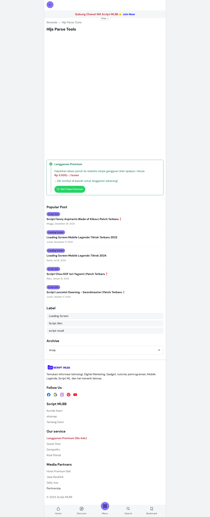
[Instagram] (62, 395)
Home (58, 513)
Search (128, 513)
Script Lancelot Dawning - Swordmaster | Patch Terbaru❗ (86, 292)
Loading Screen (55, 232)
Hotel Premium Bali (59, 471)
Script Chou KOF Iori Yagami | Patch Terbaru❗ (77, 274)
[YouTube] (75, 395)
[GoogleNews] (55, 395)
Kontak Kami (54, 411)
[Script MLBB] (59, 367)
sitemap (52, 416)
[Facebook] (49, 395)
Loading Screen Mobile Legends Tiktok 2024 (76, 255)
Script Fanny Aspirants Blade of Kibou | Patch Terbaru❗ (84, 219)
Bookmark (151, 513)
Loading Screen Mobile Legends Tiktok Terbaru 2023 (82, 237)
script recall (56, 331)
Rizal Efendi (54, 455)
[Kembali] (50, 4)
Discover (82, 513)
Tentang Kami (55, 422)
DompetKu (53, 449)
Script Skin (53, 214)
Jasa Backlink (55, 477)
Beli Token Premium (72, 189)
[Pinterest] (68, 395)
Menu (105, 513)
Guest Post (54, 444)
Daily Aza (52, 482)
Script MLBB (64, 497)
